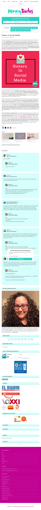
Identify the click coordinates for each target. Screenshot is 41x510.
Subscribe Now (20, 259)
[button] (20, 250)
